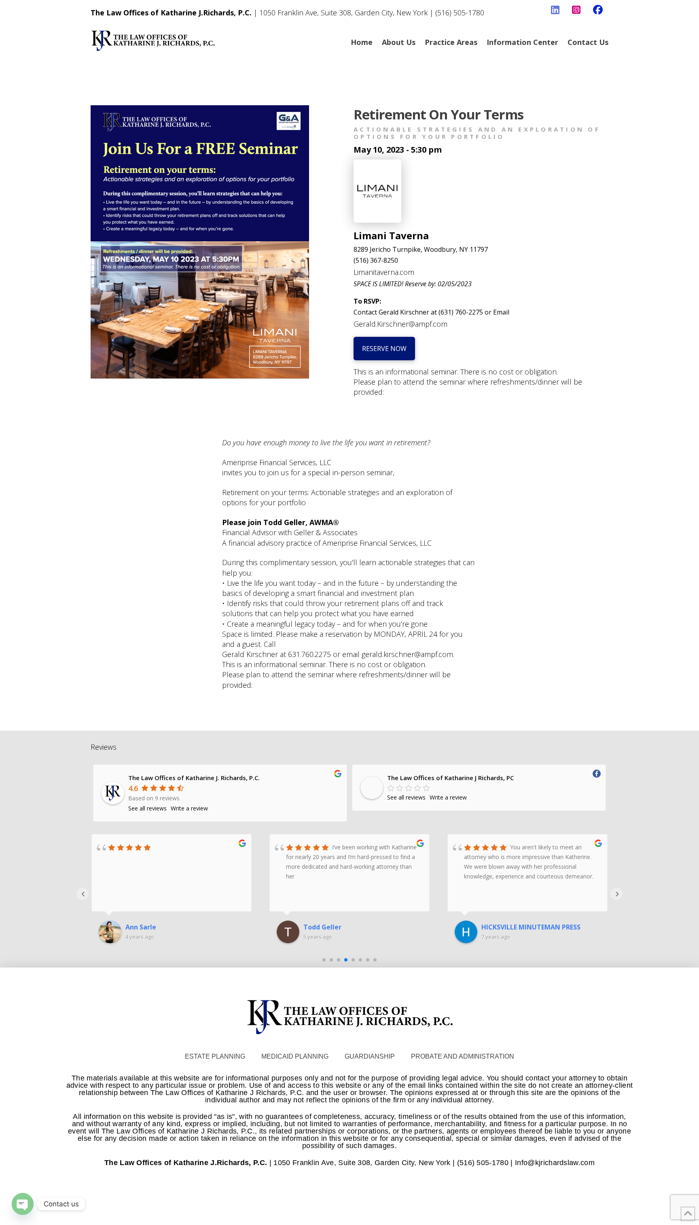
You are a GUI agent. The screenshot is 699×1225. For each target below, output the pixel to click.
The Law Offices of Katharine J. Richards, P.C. (194, 778)
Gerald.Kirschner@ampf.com (400, 324)
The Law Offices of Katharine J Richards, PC (450, 778)
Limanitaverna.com (384, 272)
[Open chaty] (23, 1204)
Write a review (189, 808)
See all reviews (147, 808)
